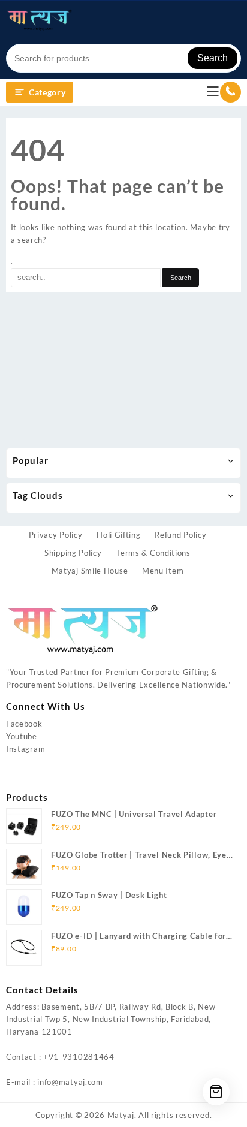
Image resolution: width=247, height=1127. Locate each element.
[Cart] (216, 1091)
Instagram (25, 749)
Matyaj (120, 1115)
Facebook (24, 723)
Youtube (21, 736)
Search (212, 58)
